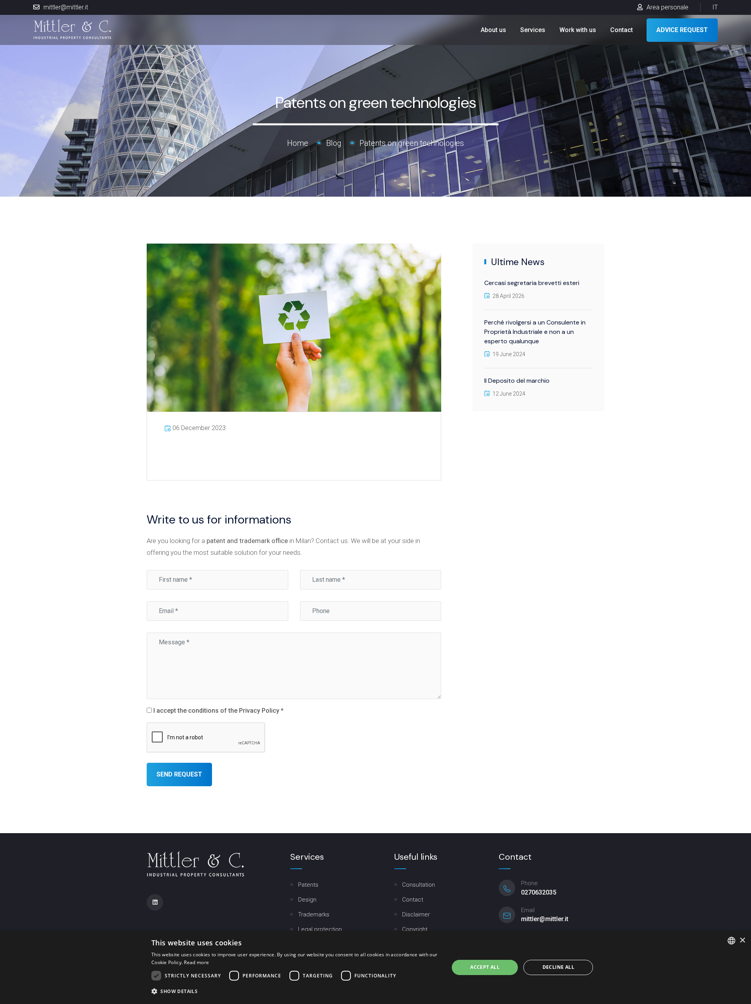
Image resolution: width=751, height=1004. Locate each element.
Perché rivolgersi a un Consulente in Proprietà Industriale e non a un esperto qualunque (535, 331)
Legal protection (320, 929)
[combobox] (731, 941)
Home (297, 142)
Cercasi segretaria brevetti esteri (531, 283)
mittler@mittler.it (65, 7)
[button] (295, 991)
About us (493, 29)
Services (532, 29)
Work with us (577, 29)
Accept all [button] (484, 967)
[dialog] (375, 967)
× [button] (742, 940)
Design (307, 899)
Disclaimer (416, 914)
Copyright (415, 929)
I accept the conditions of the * (218, 710)
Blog (333, 142)
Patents (308, 884)
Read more (196, 962)
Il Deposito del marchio (517, 380)
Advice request (682, 29)
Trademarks (313, 914)
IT (715, 7)
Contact (621, 29)
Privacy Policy (259, 710)
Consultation (418, 884)
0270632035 (538, 892)
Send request (179, 774)
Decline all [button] (558, 967)
